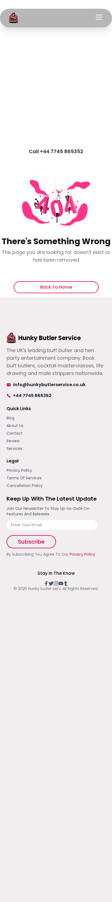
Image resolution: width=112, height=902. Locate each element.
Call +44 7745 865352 (56, 151)
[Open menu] (99, 17)
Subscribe (31, 542)
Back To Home (56, 287)
